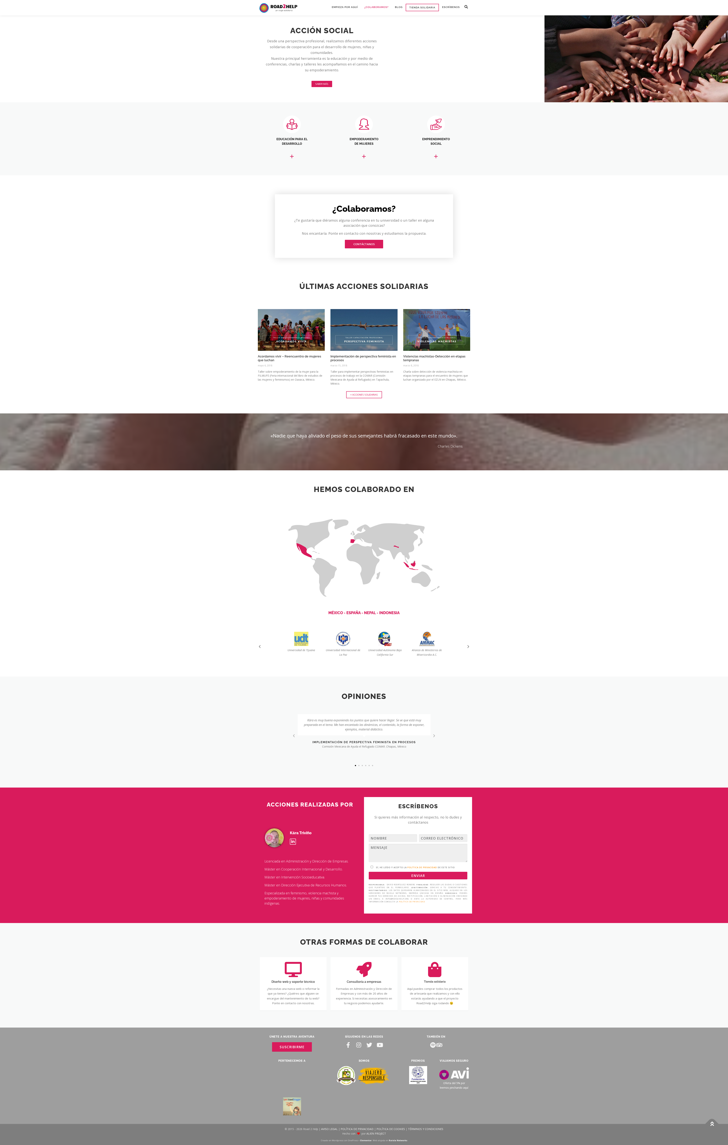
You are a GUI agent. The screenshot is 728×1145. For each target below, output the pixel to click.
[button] (466, 7)
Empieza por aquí (345, 7)
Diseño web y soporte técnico (293, 982)
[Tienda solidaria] (434, 969)
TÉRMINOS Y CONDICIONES (425, 1102)
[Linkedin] (293, 842)
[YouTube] (380, 1045)
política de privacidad (422, 867)
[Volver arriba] (712, 1097)
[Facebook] (348, 1045)
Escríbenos (451, 7)
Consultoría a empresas (364, 982)
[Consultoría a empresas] (364, 969)
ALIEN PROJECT (376, 1107)
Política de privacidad (412, 901)
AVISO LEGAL (329, 1102)
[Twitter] (369, 1045)
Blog (398, 7)
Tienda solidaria (422, 7)
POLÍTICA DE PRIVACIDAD (357, 1102)
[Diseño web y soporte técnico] (293, 969)
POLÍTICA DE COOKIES (391, 1102)
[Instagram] (359, 1045)
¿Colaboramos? (376, 7)
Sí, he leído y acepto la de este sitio (415, 867)
